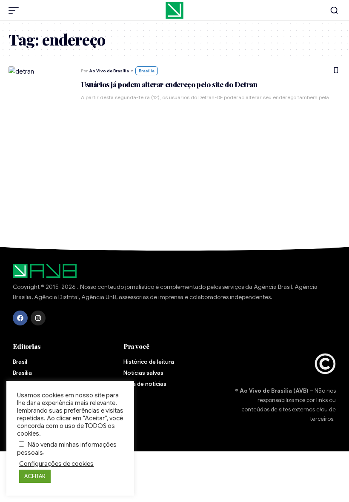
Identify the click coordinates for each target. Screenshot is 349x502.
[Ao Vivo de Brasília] (174, 10)
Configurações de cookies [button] (56, 464)
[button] (16, 10)
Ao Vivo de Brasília (109, 71)
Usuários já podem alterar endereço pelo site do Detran (169, 84)
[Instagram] (38, 318)
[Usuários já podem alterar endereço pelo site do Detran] (40, 88)
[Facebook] (20, 318)
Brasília (146, 71)
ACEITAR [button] (35, 476)
